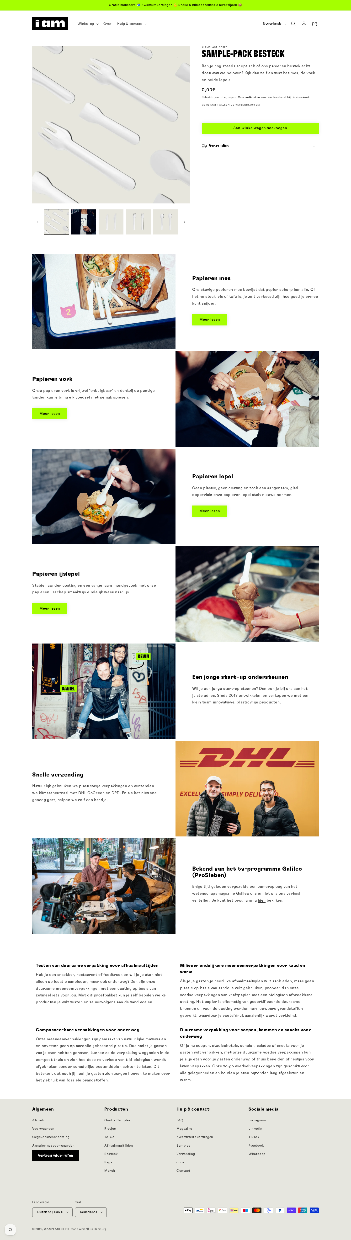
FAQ (179, 1120)
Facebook (256, 1145)
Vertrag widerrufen (55, 1155)
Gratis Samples (117, 1120)
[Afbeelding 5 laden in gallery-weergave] (165, 221)
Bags (108, 1162)
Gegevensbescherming (50, 1137)
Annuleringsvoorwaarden (53, 1145)
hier (262, 900)
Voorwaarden (43, 1128)
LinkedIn (255, 1128)
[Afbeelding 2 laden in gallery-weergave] (83, 221)
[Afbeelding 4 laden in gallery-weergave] (138, 221)
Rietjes (110, 1128)
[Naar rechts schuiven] (184, 222)
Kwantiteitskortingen (194, 1137)
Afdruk (38, 1120)
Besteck (110, 1153)
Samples (183, 1145)
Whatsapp (257, 1153)
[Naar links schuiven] (37, 222)
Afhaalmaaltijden (118, 1145)
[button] (88, 24)
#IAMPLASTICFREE (57, 1229)
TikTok (254, 1137)
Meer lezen (209, 319)
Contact (183, 1170)
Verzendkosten (249, 97)
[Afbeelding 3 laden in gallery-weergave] (111, 221)
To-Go (109, 1137)
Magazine (184, 1128)
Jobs (180, 1162)
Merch (109, 1170)
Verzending (185, 1153)
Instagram (257, 1120)
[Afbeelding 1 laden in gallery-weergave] (56, 221)
